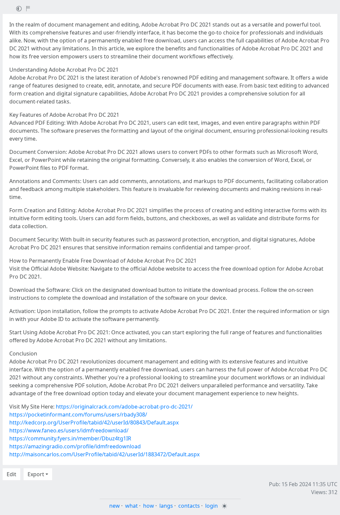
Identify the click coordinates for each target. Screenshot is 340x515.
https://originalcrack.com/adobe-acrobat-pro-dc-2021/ (124, 406)
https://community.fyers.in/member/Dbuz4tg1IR (70, 438)
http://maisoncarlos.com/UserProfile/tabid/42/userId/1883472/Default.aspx (104, 454)
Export (36, 474)
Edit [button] (11, 474)
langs (166, 505)
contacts (189, 505)
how (148, 505)
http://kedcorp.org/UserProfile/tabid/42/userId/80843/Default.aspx (94, 422)
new (114, 505)
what (131, 505)
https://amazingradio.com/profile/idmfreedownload (75, 446)
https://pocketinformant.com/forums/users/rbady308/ (78, 414)
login (211, 505)
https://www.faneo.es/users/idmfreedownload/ (68, 430)
